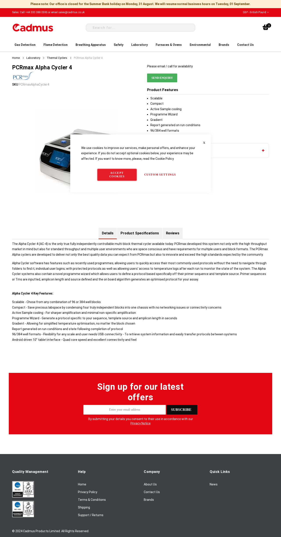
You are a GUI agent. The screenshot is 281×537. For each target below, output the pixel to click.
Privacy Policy (87, 492)
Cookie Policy (164, 158)
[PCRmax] (23, 79)
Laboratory (33, 57)
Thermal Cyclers (57, 57)
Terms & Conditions (92, 499)
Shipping (84, 507)
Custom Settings (160, 174)
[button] (256, 12)
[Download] (23, 496)
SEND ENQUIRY (162, 77)
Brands (149, 499)
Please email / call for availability (170, 66)
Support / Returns (90, 515)
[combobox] (140, 28)
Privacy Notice (140, 423)
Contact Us (152, 492)
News (214, 484)
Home (16, 57)
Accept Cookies (116, 174)
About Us (150, 484)
